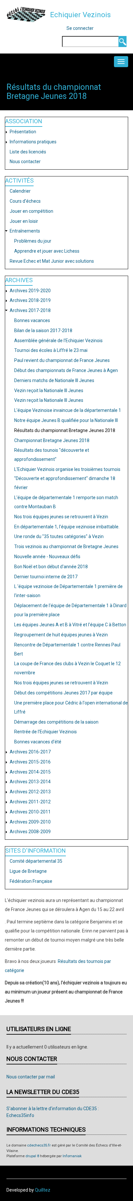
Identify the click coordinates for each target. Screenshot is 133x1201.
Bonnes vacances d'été (37, 741)
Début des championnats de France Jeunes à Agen (66, 370)
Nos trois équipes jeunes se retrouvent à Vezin (61, 516)
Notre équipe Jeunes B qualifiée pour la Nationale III (66, 420)
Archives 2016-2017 (30, 751)
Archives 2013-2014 (30, 781)
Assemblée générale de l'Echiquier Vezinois (58, 340)
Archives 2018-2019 (30, 300)
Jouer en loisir (24, 221)
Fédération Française (31, 881)
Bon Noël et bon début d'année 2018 (51, 566)
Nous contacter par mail (30, 1076)
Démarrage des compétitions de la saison (56, 722)
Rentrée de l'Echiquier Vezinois (45, 731)
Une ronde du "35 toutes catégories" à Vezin (59, 536)
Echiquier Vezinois (80, 14)
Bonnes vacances (32, 320)
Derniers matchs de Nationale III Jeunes (54, 380)
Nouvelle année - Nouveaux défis (47, 556)
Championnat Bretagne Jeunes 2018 (51, 440)
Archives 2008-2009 (30, 831)
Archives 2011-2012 (30, 801)
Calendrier (20, 191)
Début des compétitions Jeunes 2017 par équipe (63, 692)
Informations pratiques (33, 141)
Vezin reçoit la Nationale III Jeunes (48, 390)
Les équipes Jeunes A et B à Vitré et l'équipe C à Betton (70, 624)
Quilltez (42, 1190)
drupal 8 (32, 1156)
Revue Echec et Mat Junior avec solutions (52, 261)
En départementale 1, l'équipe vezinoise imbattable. (66, 526)
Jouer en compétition (31, 211)
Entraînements (25, 231)
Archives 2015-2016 (30, 761)
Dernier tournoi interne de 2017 (45, 576)
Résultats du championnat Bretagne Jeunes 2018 (64, 430)
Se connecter (80, 28)
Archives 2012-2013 (30, 791)
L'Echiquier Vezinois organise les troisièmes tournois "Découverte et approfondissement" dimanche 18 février (67, 478)
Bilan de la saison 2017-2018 (43, 330)
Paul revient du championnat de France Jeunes (62, 360)
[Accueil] (26, 14)
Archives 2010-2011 (30, 811)
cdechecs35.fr (39, 1145)
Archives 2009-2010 (30, 821)
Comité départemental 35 (36, 861)
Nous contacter (25, 161)
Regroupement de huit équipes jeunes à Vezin (61, 634)
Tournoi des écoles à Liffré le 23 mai (50, 350)
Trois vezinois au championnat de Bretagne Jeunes (66, 546)
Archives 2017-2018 (30, 310)
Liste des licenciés (28, 151)
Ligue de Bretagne (28, 871)
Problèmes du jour (32, 241)
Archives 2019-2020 (30, 290)
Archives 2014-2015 (30, 772)
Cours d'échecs (25, 201)
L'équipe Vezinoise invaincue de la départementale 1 (67, 410)
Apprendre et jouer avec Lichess (46, 251)
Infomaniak (72, 1156)
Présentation (23, 131)
